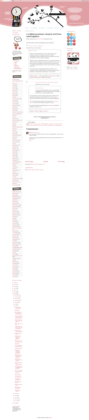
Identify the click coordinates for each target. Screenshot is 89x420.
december (17, 295)
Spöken (14, 156)
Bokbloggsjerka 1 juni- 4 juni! (18, 388)
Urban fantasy (15, 170)
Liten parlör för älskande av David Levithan (18, 359)
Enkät (13, 219)
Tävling (13, 268)
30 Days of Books (15, 191)
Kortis (13, 240)
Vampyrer (14, 173)
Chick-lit (14, 87)
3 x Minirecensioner (18, 348)
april (16, 395)
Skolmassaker (15, 150)
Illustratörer (14, 235)
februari (16, 398)
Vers (13, 176)
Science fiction (15, 140)
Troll (13, 165)
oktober (16, 298)
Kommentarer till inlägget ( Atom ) (38, 164)
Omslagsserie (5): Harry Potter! (18, 308)
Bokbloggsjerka (15, 196)
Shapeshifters (15, 145)
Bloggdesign (14, 193)
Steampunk (14, 158)
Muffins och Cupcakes (16, 126)
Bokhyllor (14, 201)
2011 (15, 403)
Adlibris (34, 75)
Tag (13, 260)
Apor (39, 123)
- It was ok (15, 65)
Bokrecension (51, 123)
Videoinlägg (14, 273)
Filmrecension (15, 226)
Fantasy (14, 100)
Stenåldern (14, 160)
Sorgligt (14, 155)
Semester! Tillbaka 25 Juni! (18, 334)
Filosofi (31, 125)
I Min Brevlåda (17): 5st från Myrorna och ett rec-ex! (18, 313)
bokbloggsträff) (50, 105)
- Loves (15, 62)
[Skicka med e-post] (28, 122)
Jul (13, 117)
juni (15, 306)
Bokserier (57, 27)
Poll (13, 252)
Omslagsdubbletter (16, 247)
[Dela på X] (31, 122)
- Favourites (16, 61)
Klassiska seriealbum (16, 120)
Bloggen (14, 194)
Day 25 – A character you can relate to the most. (19, 371)
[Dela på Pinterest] (34, 122)
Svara (30, 140)
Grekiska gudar (15, 105)
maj (15, 393)
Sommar (14, 153)
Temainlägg (14, 263)
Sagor (13, 138)
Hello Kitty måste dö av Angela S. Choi (18, 341)
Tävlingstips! (17, 343)
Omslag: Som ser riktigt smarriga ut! (18, 331)
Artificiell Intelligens (44, 123)
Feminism (14, 103)
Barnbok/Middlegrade (16, 81)
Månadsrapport (15, 244)
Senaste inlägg (29, 161)
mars (16, 397)
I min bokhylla (15, 232)
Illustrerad (14, 237)
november (17, 296)
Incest (13, 115)
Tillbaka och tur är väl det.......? (19, 324)
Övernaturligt (15, 185)
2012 (15, 293)
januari (16, 400)
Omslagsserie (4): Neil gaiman (18, 379)
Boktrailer (14, 208)
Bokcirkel (14, 199)
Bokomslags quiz (15, 204)
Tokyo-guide (14, 266)
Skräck (13, 151)
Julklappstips (15, 239)
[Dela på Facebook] (32, 122)
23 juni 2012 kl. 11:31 (35, 132)
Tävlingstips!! (17, 310)
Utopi (13, 171)
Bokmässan (14, 203)
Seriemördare (15, 141)
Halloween (14, 108)
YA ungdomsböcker (58, 125)
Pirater (13, 128)
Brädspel (14, 216)
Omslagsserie (15, 249)
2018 (15, 282)
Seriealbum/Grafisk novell (17, 255)
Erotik (13, 97)
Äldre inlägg (61, 161)
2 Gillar (31, 123)
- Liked (15, 64)
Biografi (14, 83)
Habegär (14, 230)
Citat (13, 218)
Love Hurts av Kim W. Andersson (18, 376)
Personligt (14, 250)
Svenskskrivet (15, 258)
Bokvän (13, 209)
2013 (15, 291)
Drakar (13, 92)
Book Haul (14, 211)
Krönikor (14, 121)
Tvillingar (14, 166)
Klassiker (35, 125)
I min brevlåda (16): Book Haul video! (18, 346)
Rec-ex (13, 254)
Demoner (14, 90)
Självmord (14, 146)
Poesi (13, 130)
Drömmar (14, 93)
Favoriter (14, 221)
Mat (13, 123)
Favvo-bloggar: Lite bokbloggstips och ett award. (18, 367)
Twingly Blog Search (16, 406)
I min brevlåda (15, 234)
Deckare (14, 88)
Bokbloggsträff (15, 198)
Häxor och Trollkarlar (16, 112)
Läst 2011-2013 (50, 27)
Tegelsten (14, 261)
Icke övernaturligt (15, 113)
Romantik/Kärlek (51, 125)
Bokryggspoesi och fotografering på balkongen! (18, 356)
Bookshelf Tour (15, 214)
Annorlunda (35, 123)
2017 (15, 284)
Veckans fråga (15, 271)
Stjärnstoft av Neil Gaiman (18, 382)
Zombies (14, 180)
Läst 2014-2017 (42, 27)
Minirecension (40, 125)
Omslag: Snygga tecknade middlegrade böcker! (18, 338)
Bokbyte (62, 27)
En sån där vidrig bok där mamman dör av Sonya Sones (19, 317)
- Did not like (16, 67)
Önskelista (14, 276)
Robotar (45, 125)
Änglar (13, 183)
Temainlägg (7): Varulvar (18, 391)
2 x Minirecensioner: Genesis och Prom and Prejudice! (19, 327)
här (40, 106)
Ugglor (13, 168)
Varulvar (14, 175)
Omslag (14, 245)
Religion (14, 131)
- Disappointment (17, 68)
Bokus (37, 75)
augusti (16, 302)
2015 (15, 288)
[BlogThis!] (30, 122)
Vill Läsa (14, 275)
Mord (13, 125)
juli (15, 304)
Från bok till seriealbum (17, 228)
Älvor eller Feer (15, 181)
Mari (30, 132)
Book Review (15, 213)
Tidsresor (14, 163)
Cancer (13, 85)
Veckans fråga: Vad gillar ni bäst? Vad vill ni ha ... (18, 320)
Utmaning (14, 270)
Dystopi (56, 123)
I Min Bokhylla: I (18, 374)
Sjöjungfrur (14, 148)
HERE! (13, 71)
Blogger (50, 417)
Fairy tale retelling (15, 98)
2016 (15, 286)
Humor (13, 110)
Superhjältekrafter (15, 161)
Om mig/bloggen (34, 27)
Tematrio (14, 265)
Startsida (27, 27)
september (17, 300)
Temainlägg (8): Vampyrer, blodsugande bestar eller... (18, 352)
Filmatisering (15, 224)
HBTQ (13, 107)
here (17, 54)
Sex (13, 143)
